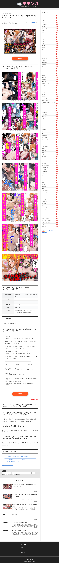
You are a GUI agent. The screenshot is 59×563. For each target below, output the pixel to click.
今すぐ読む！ (20, 58)
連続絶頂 (18, 474)
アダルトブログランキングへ (48, 230)
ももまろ (4, 470)
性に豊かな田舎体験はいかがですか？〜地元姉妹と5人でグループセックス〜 (20, 459)
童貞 (14, 474)
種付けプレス (10, 474)
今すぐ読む (20, 393)
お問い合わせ (23, 547)
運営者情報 (23, 552)
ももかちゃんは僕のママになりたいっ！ (12, 461)
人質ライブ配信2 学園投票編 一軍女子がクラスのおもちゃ (16, 456)
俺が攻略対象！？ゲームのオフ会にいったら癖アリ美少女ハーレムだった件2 (20, 458)
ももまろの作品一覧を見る (7, 465)
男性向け (4, 474)
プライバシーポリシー (25, 549)
